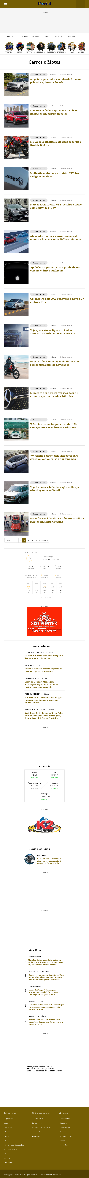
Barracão (35, 36)
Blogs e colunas (39, 849)
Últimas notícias (39, 646)
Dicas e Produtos (73, 36)
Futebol (47, 36)
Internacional (23, 36)
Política (10, 36)
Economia (58, 36)
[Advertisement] (44, 21)
